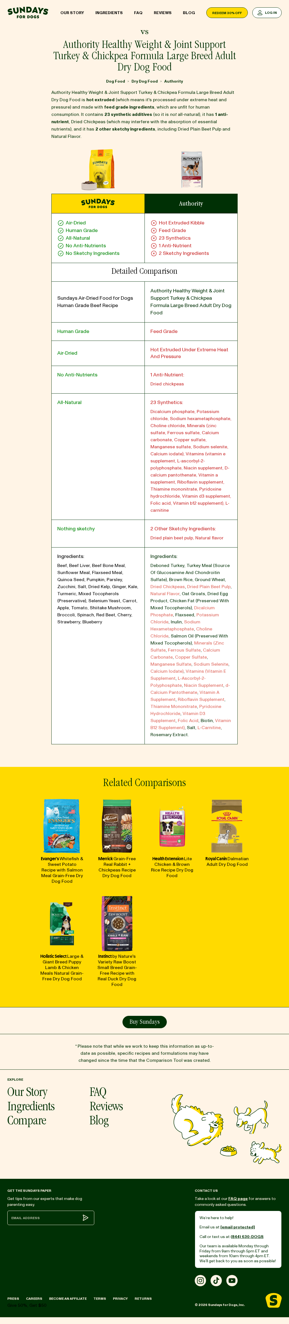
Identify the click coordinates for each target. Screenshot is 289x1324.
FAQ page (238, 1198)
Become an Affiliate (68, 1298)
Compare (26, 1121)
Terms (99, 1298)
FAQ (138, 13)
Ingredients (109, 13)
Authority (173, 81)
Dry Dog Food (145, 81)
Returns (143, 1298)
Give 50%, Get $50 (27, 1305)
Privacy (120, 1298)
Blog (189, 13)
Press (13, 1298)
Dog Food (115, 81)
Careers (34, 1298)
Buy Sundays (145, 1022)
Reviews (163, 13)
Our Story (72, 13)
